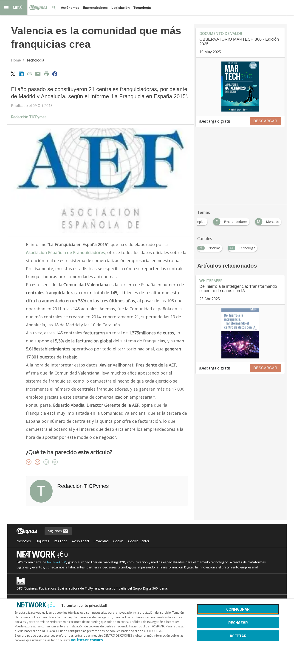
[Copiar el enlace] (29, 74)
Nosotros (24, 541)
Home (16, 60)
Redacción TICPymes (28, 116)
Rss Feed (60, 541)
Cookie (118, 541)
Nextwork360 (56, 562)
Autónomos (70, 7)
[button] (14, 7)
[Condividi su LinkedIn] (21, 74)
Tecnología (142, 7)
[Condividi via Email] (38, 74)
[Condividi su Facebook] (54, 74)
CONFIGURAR (238, 609)
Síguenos (55, 531)
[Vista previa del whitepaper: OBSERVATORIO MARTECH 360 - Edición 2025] (240, 87)
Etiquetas (42, 541)
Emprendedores (95, 7)
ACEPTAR (238, 636)
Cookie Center (138, 541)
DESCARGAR (265, 121)
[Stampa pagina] (46, 74)
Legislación (120, 7)
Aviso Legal (80, 541)
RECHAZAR (238, 622)
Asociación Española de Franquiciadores (65, 252)
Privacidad (101, 541)
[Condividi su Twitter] (13, 74)
